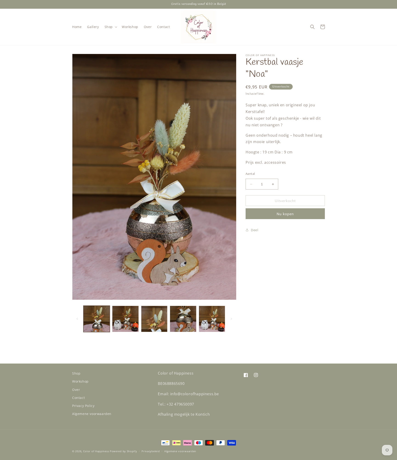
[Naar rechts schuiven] (231, 319)
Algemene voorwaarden (91, 414)
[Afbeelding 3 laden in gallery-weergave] (154, 319)
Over (76, 389)
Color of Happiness (96, 451)
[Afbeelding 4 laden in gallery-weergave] (183, 319)
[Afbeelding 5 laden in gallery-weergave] (212, 319)
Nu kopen (285, 214)
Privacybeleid (151, 451)
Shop (76, 373)
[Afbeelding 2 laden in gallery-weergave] (125, 319)
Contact (78, 397)
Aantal (250, 174)
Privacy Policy (83, 406)
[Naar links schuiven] (77, 319)
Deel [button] (254, 230)
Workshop (80, 381)
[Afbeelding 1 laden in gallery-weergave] (96, 319)
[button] (110, 27)
